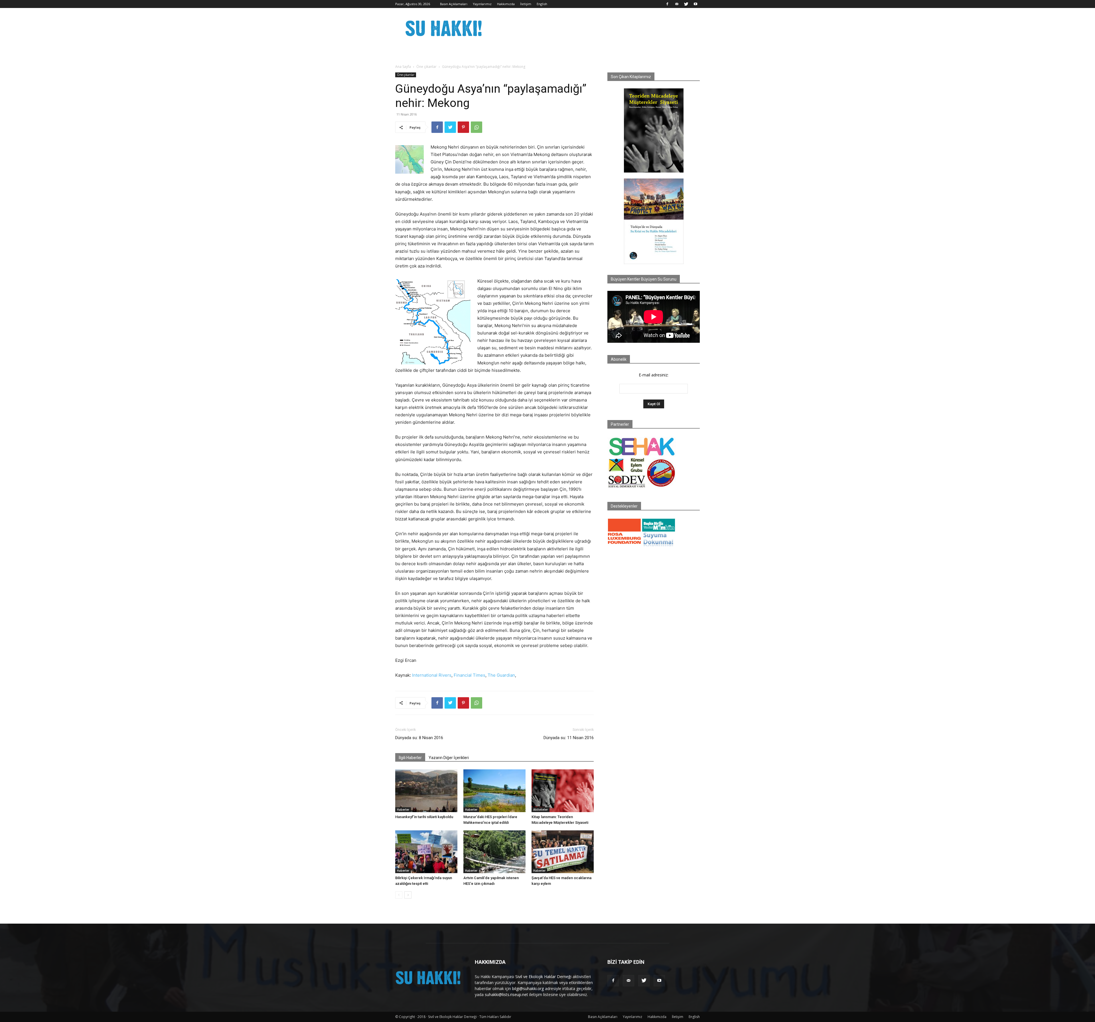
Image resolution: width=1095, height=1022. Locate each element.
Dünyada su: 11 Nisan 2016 (569, 737)
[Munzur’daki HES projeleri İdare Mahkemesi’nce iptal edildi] (494, 790)
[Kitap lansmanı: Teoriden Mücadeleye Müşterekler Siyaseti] (563, 790)
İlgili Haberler (410, 757)
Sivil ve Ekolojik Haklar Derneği (543, 976)
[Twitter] (686, 4)
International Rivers (431, 675)
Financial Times (469, 675)
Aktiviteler (540, 810)
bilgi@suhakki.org (528, 988)
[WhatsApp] (476, 127)
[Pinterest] (463, 127)
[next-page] (407, 895)
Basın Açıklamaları (453, 4)
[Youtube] (695, 4)
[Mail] (676, 4)
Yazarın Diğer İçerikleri (449, 757)
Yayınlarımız (482, 4)
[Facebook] (667, 4)
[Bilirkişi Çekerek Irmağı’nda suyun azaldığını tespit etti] (426, 851)
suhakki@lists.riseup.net (506, 994)
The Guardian (501, 675)
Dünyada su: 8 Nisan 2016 (419, 737)
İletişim (525, 4)
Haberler (403, 810)
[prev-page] (398, 895)
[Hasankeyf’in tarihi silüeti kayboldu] (426, 790)
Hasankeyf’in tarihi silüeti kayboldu (424, 817)
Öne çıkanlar (426, 66)
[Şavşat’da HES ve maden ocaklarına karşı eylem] (563, 851)
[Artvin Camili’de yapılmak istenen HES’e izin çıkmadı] (494, 851)
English (542, 4)
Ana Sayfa (403, 66)
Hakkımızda (506, 4)
